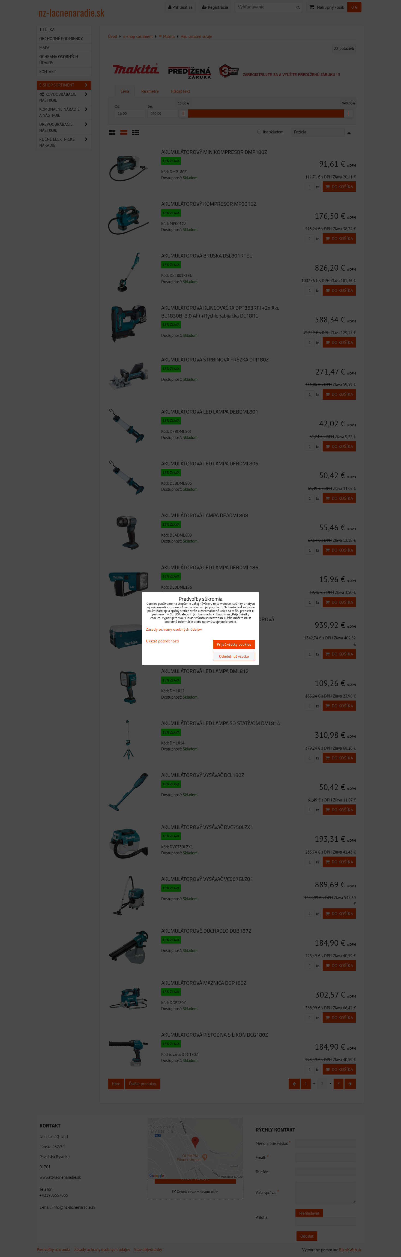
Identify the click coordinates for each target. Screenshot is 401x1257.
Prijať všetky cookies (234, 644)
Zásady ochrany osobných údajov (174, 629)
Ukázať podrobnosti (162, 641)
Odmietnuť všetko (234, 656)
